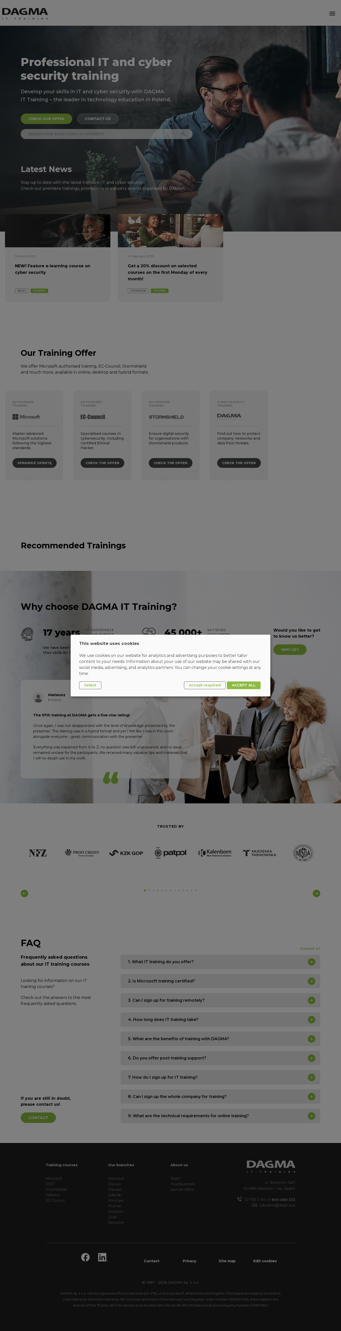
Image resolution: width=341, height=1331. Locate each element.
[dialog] (170, 665)
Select (90, 685)
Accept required (205, 685)
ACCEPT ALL (244, 685)
